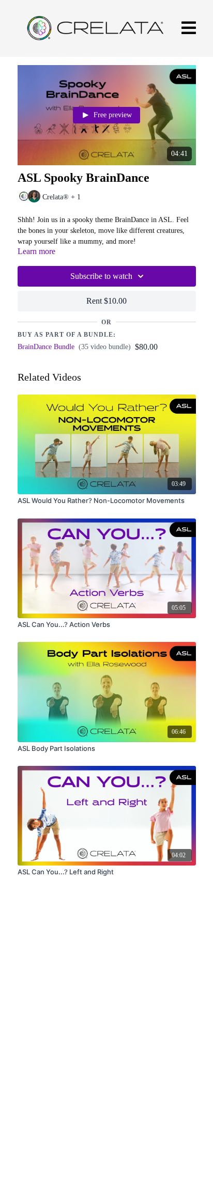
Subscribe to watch (101, 276)
